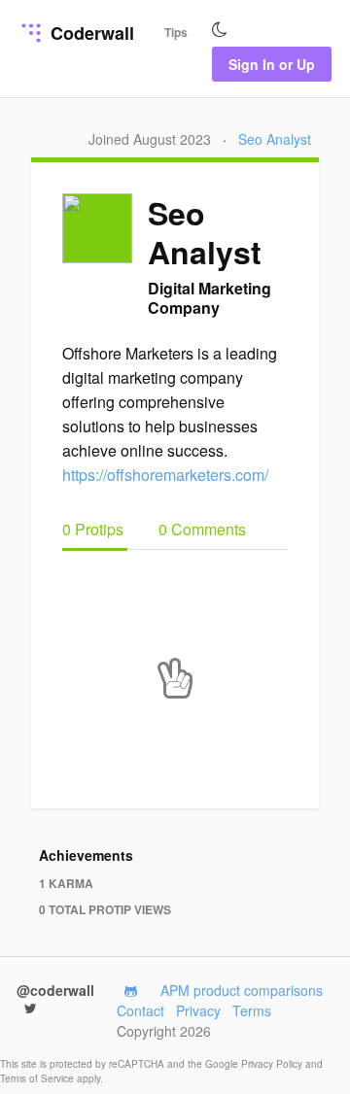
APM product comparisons (241, 990)
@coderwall (55, 990)
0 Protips (94, 529)
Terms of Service (38, 1078)
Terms (251, 1010)
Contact (140, 1010)
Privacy (198, 1010)
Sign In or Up (271, 64)
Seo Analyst (274, 139)
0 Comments (202, 529)
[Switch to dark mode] (219, 30)
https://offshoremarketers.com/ (165, 474)
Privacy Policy (273, 1064)
